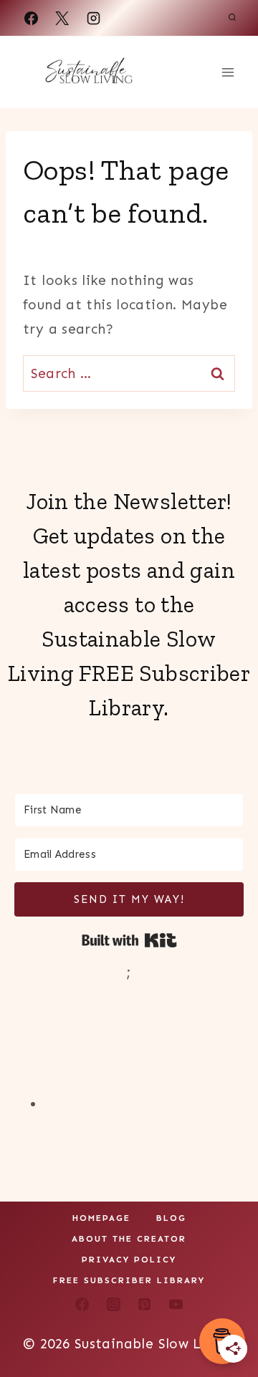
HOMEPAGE (101, 1218)
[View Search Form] (232, 17)
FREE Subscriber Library (129, 1280)
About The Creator (129, 1239)
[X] (62, 18)
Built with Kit (129, 940)
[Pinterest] (144, 1304)
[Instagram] (93, 18)
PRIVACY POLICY (129, 1260)
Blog (171, 1218)
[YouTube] (176, 1304)
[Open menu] (227, 72)
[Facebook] (30, 18)
